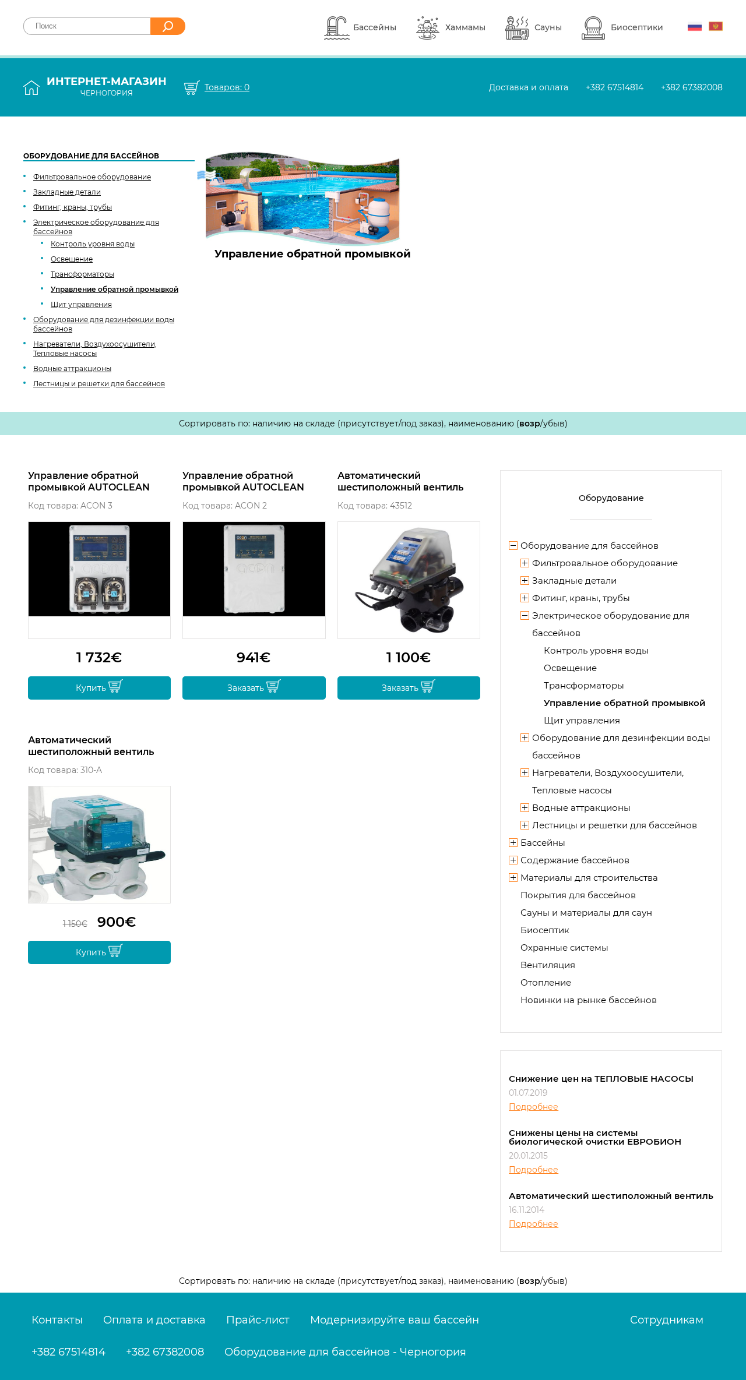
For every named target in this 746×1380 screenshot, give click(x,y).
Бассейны (374, 27)
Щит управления (81, 304)
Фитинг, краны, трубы (72, 207)
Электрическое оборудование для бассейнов (96, 227)
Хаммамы (465, 27)
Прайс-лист (258, 1320)
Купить (92, 688)
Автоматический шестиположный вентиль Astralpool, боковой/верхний (408, 481)
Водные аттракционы (72, 368)
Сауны (548, 27)
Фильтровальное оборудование (92, 176)
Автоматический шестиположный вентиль (611, 1195)
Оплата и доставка (154, 1320)
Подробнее (533, 1107)
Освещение (72, 259)
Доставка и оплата (528, 87)
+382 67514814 (614, 87)
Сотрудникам (666, 1320)
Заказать (246, 688)
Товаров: (227, 87)
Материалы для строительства (589, 877)
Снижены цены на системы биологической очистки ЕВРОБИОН (595, 1137)
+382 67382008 (692, 87)
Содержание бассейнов (574, 860)
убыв (554, 423)
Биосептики (637, 27)
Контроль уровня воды (93, 243)
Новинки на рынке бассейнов (588, 999)
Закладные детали (67, 192)
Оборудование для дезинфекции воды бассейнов (103, 324)
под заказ (421, 423)
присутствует (369, 423)
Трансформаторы (82, 274)
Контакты (57, 1320)
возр (529, 423)
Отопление (545, 982)
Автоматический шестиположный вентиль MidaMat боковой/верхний (94, 746)
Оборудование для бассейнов (91, 155)
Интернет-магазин (107, 86)
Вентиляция (547, 964)
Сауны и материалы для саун (586, 912)
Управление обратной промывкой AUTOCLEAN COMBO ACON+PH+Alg (89, 481)
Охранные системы (564, 947)
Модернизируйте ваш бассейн (394, 1320)
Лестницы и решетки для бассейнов (99, 383)
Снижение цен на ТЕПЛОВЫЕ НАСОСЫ (601, 1078)
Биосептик (544, 930)
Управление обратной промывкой (114, 289)
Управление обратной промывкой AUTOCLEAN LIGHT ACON (243, 481)
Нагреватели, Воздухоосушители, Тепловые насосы (95, 349)
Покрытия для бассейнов (578, 895)
